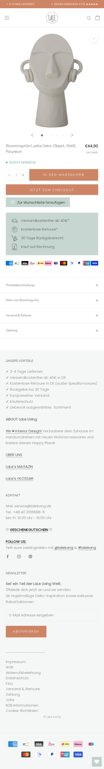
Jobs (10, 699)
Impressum (16, 661)
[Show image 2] (47, 135)
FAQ (9, 683)
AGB (9, 667)
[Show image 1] (42, 135)
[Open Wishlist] (97, 762)
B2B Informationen (22, 705)
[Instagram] (19, 556)
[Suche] (89, 17)
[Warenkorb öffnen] (98, 17)
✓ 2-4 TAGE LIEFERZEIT (20, 4)
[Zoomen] (93, 38)
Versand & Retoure (18, 315)
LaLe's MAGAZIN (19, 466)
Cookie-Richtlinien (22, 710)
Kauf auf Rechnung (37, 246)
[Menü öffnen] (6, 18)
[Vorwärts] (72, 135)
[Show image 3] (52, 135)
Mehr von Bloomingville (22, 300)
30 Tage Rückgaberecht (42, 237)
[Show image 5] (62, 135)
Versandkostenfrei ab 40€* (44, 220)
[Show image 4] (57, 135)
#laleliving (87, 547)
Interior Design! (28, 430)
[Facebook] (7, 556)
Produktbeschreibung (20, 285)
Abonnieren (26, 631)
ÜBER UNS (14, 454)
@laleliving (63, 547)
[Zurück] (32, 135)
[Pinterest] (30, 556)
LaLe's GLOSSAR (19, 478)
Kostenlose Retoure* (39, 229)
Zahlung (11, 330)
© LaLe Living (52, 717)
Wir (9, 430)
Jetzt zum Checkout (52, 190)
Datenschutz (17, 677)
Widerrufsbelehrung (23, 672)
